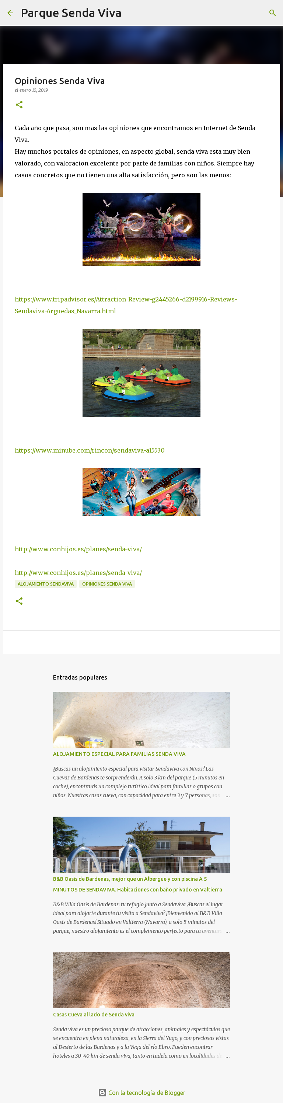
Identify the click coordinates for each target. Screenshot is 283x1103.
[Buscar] (131, 13)
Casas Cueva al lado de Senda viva (93, 1015)
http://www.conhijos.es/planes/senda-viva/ (78, 549)
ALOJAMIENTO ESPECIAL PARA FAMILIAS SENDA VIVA (119, 754)
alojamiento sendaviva (46, 584)
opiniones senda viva (107, 584)
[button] (19, 105)
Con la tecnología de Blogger (146, 1092)
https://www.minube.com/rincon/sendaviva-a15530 (90, 450)
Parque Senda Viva (71, 12)
